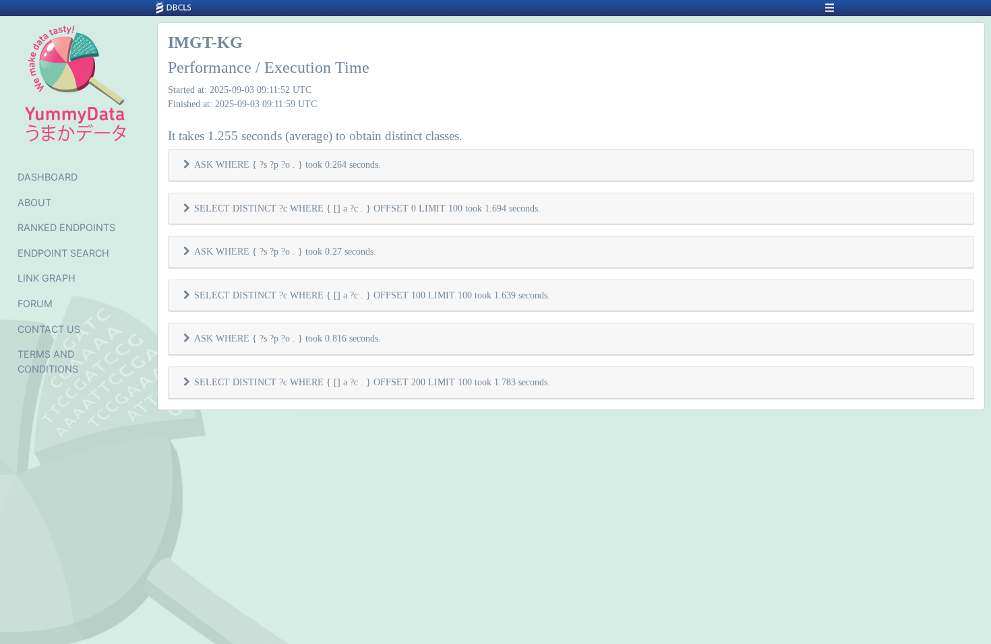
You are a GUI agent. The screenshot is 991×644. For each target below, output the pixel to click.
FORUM (35, 303)
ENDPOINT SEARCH (63, 253)
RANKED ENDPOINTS (66, 227)
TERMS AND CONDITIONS (48, 361)
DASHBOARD (48, 177)
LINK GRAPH (47, 278)
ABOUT (34, 202)
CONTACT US (49, 329)
